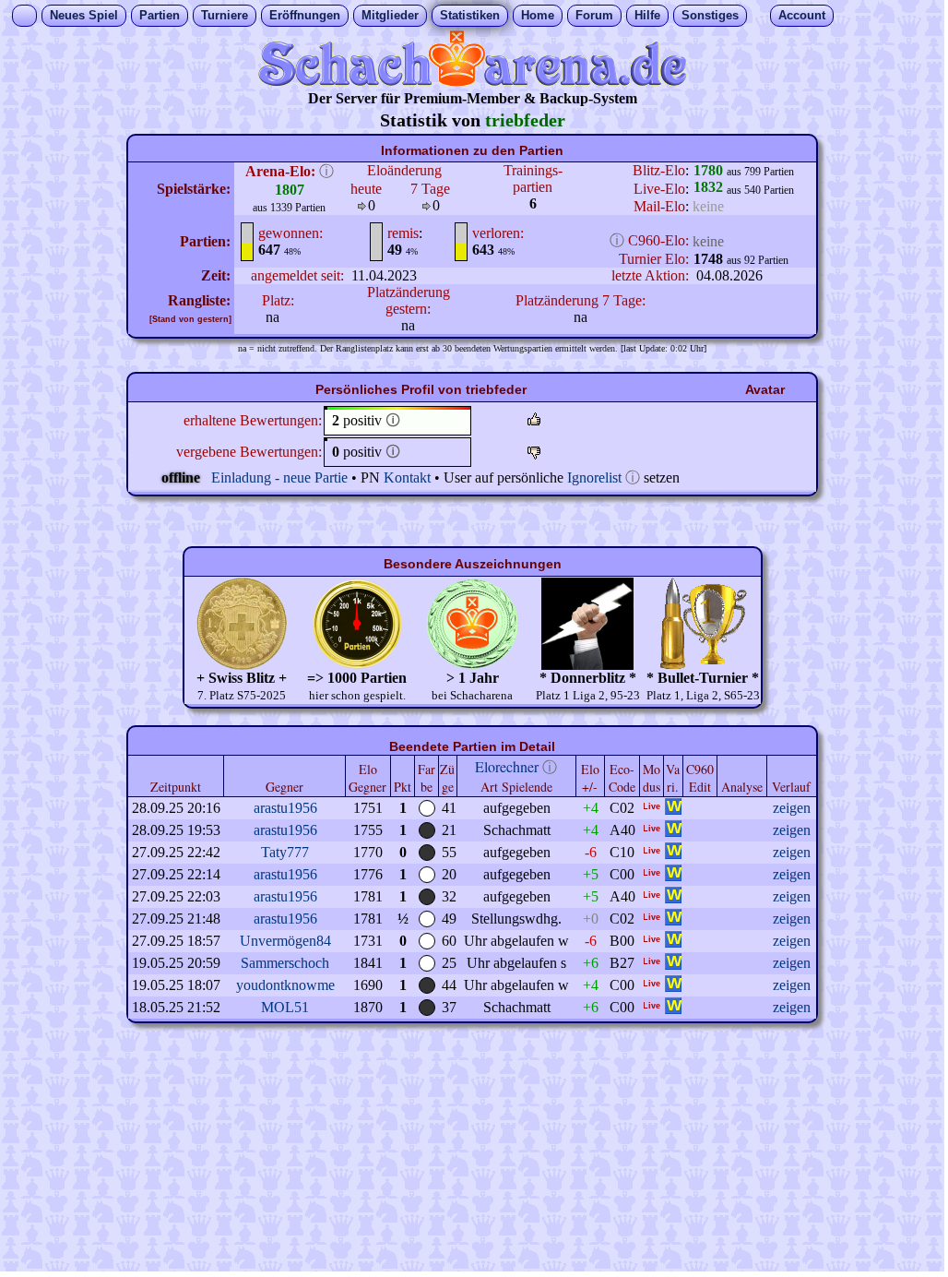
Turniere (224, 15)
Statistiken (470, 15)
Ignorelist (594, 477)
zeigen (792, 808)
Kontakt (407, 477)
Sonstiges (710, 15)
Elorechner (507, 766)
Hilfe (647, 15)
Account (801, 15)
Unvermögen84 (285, 941)
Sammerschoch (285, 963)
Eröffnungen (304, 15)
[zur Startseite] (472, 82)
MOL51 (285, 1007)
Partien (159, 15)
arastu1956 (285, 808)
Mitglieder (390, 15)
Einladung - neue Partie (279, 477)
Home (537, 15)
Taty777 (285, 852)
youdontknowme (285, 985)
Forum (594, 15)
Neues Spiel (84, 15)
